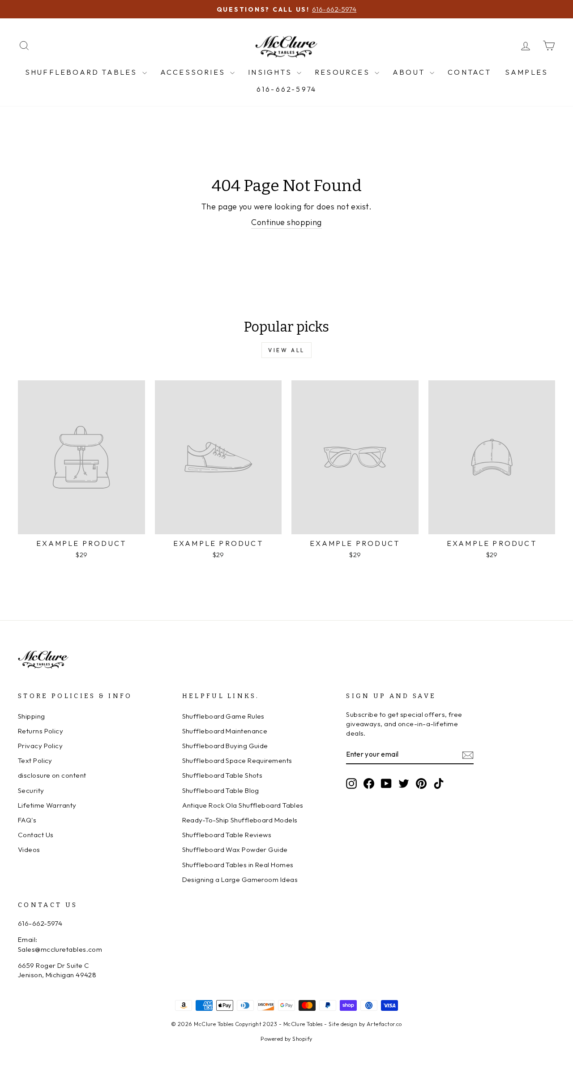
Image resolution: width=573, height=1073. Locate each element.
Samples (526, 72)
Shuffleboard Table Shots (222, 775)
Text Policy (35, 760)
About (410, 72)
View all (286, 350)
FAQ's (27, 820)
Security (31, 790)
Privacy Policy (40, 745)
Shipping (31, 716)
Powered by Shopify (286, 1038)
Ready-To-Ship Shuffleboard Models (240, 820)
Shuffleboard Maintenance (225, 731)
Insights (271, 72)
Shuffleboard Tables (82, 72)
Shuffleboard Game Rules (223, 716)
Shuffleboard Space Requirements (237, 760)
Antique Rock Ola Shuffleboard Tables (243, 805)
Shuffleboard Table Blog (220, 790)
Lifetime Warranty (47, 805)
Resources (343, 72)
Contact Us (36, 834)
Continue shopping (286, 222)
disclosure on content (52, 775)
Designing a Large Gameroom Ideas (240, 879)
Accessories (194, 72)
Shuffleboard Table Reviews (227, 834)
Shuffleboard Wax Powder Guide (235, 849)
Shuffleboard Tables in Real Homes (238, 864)
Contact (469, 72)
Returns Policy (40, 731)
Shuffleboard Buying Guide (225, 745)
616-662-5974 (286, 89)
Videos (29, 849)
